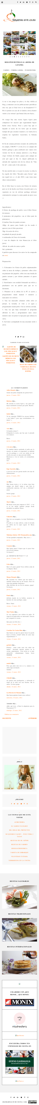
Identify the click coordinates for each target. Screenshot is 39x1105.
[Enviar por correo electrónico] (23, 337)
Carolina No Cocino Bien (14, 630)
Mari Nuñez (10, 612)
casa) (6, 255)
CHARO (9, 678)
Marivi (9, 502)
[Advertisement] (10, 740)
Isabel (8, 414)
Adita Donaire (11, 390)
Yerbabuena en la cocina (19, 860)
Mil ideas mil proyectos (19, 830)
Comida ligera (17, 70)
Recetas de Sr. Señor (19, 840)
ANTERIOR (32, 718)
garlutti (9, 645)
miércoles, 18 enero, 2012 (14, 698)
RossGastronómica (19, 848)
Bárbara (9, 401)
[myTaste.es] (20, 1081)
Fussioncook (30, 70)
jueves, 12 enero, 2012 (13, 395)
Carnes (6, 70)
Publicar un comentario (12, 714)
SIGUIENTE (6, 718)
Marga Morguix (12, 577)
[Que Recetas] (19, 1035)
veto (8, 429)
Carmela (9, 546)
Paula (8, 595)
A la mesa (10, 447)
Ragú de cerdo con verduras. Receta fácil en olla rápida (28, 368)
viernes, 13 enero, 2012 (14, 606)
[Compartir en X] (18, 337)
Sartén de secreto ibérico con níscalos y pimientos (11, 359)
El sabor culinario (19, 826)
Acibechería (19, 822)
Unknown (10, 517)
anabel (9, 663)
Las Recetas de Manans (14, 693)
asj (7, 482)
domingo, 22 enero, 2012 (14, 710)
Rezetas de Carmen (19, 844)
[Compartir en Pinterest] (21, 337)
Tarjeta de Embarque (19, 852)
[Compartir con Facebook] (15, 337)
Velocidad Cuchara (19, 856)
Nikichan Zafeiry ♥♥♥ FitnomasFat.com (19, 535)
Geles (8, 564)
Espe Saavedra (11, 469)
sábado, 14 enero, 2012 (13, 687)
